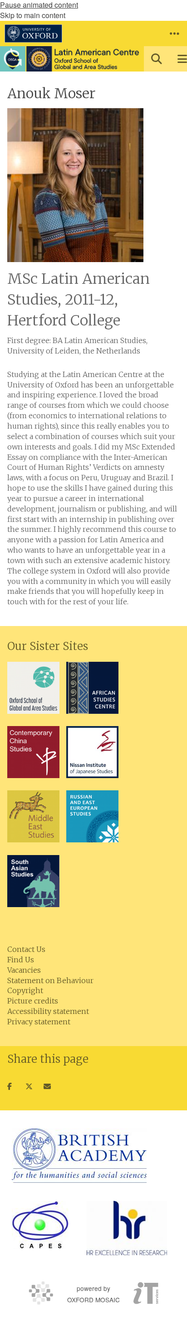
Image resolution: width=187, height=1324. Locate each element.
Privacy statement (38, 1021)
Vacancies (24, 970)
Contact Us (26, 949)
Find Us (20, 959)
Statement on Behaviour (50, 980)
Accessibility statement (48, 1011)
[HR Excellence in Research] (127, 1228)
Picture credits (32, 1000)
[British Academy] (79, 1155)
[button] (174, 33)
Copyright (25, 990)
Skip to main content (32, 15)
